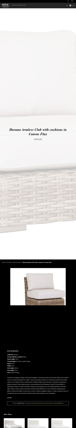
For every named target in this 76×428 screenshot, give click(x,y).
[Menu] (73, 5)
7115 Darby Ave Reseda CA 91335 (18, 5)
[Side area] (66, 5)
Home (3, 262)
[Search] (68, 1)
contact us (20, 403)
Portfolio (8, 262)
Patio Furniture (17, 262)
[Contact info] (69, 5)
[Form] (72, 1)
